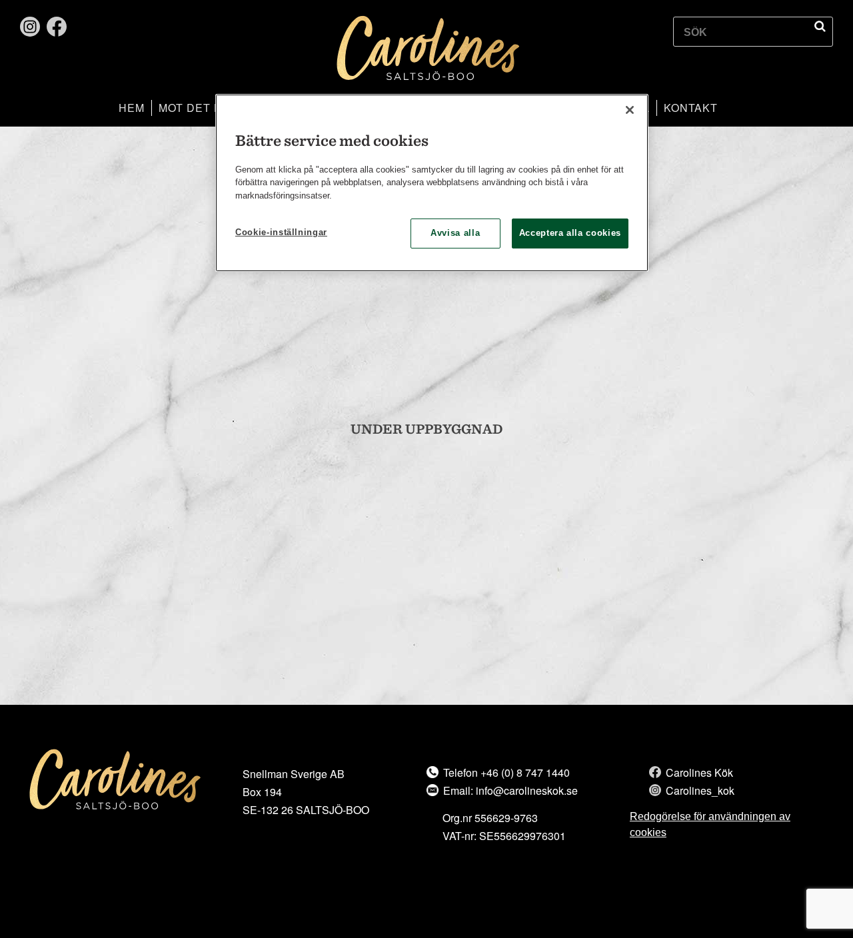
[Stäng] (629, 110)
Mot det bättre (209, 107)
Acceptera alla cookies (570, 233)
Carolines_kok (700, 790)
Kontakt (691, 107)
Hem (132, 107)
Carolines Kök (699, 772)
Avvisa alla (455, 233)
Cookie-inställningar (281, 232)
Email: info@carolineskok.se (510, 790)
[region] (431, 183)
